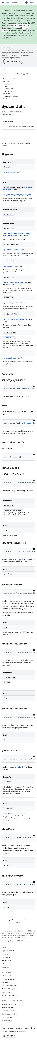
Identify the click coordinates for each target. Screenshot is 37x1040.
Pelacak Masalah (7, 1021)
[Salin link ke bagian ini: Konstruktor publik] (26, 442)
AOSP (3, 70)
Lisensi (33, 1028)
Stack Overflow (7, 1017)
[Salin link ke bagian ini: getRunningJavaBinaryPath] (29, 644)
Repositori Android (8, 951)
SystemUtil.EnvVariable (16, 234)
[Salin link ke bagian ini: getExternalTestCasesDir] (27, 474)
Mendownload (6, 957)
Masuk (32, 2)
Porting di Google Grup (9, 995)
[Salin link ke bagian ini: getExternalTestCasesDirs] (28, 543)
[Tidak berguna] (27, 74)
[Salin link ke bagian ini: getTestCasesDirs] (21, 751)
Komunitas (18, 1028)
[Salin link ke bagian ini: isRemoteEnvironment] (25, 876)
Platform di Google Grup (10, 989)
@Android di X (6, 976)
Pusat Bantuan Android (9, 1004)
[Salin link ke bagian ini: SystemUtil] (14, 449)
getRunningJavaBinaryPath (14, 282)
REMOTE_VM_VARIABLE (11, 172)
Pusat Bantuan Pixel (8, 1007)
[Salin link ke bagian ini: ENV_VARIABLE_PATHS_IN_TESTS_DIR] (7, 415)
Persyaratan (5, 954)
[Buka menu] (3, 2)
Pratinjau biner (6, 960)
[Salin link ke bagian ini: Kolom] (11, 405)
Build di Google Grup (8, 992)
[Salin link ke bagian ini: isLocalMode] (16, 829)
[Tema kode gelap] (34, 386)
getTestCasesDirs (11, 319)
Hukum (26, 1028)
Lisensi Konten (24, 933)
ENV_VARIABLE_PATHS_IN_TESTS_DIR (17, 195)
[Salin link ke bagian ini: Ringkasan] (16, 154)
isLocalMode (8, 338)
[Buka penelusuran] (22, 2)
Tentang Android (7, 1028)
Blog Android (6, 982)
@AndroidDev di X (8, 979)
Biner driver (5, 967)
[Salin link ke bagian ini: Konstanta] (16, 374)
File (19, 253)
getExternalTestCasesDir (14, 233)
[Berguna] (24, 74)
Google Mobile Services (9, 1014)
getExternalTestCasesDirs (14, 250)
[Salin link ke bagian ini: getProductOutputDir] (24, 585)
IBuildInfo (23, 319)
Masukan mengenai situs (17, 1031)
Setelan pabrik (6, 964)
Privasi (5, 1031)
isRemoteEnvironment (12, 358)
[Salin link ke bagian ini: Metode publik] (21, 468)
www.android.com (8, 1011)
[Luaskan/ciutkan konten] (16, 79)
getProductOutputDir (12, 266)
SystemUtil (8, 214)
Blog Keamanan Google (9, 986)
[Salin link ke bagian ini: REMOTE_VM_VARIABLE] (27, 380)
